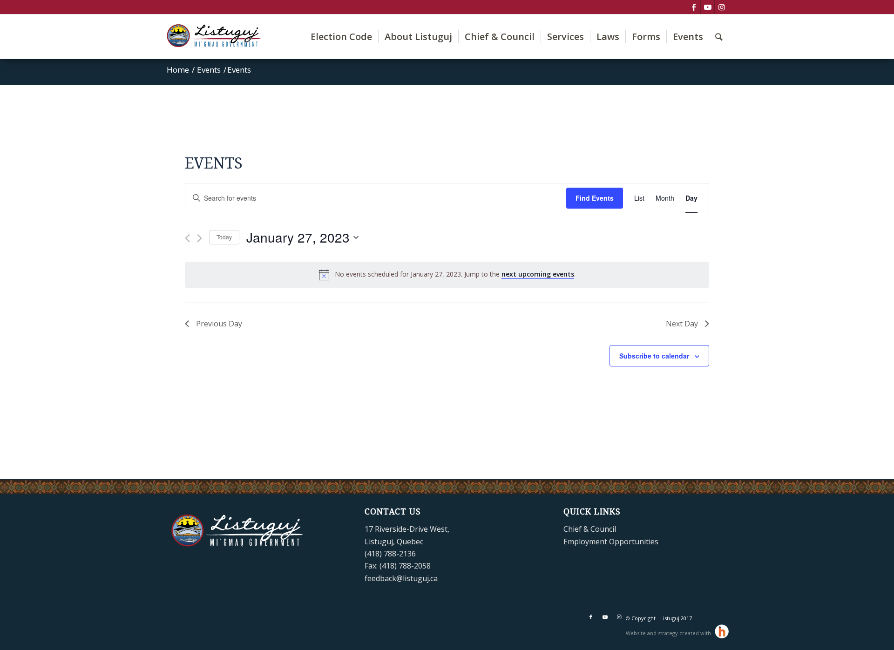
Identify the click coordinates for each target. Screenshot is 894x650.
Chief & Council (589, 529)
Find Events (595, 198)
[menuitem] (341, 36)
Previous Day (219, 323)
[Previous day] (187, 238)
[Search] (719, 36)
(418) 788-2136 (390, 553)
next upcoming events (537, 274)
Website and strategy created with (669, 633)
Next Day (682, 323)
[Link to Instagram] (722, 7)
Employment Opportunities (610, 541)
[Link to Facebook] (693, 7)
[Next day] (199, 238)
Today (224, 237)
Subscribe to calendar (654, 355)
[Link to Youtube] (707, 7)
